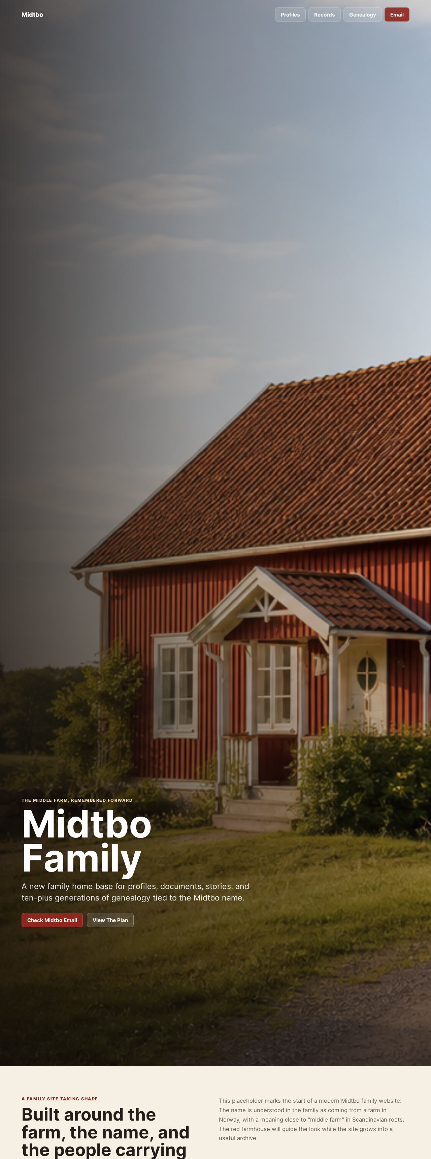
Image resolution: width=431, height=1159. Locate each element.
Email (397, 14)
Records (324, 14)
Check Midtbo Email (52, 920)
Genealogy (362, 14)
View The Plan (110, 920)
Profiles (290, 14)
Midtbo (32, 14)
